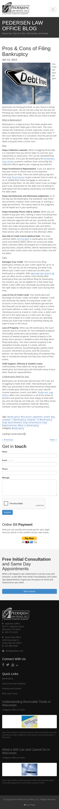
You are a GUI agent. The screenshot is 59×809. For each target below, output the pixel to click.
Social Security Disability (13, 683)
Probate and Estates (11, 688)
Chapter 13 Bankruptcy (39, 419)
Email (8, 460)
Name (4, 451)
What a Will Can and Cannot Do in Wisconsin (26, 751)
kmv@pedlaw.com (14, 650)
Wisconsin (26, 416)
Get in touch (29, 591)
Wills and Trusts (10, 693)
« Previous (7, 439)
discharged (23, 239)
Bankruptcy (13, 416)
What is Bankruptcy (28, 425)
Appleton (38, 416)
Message (5, 477)
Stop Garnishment (12, 422)
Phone (5, 469)
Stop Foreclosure (32, 422)
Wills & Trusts (18, 709)
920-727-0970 (11, 632)
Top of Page (30, 805)
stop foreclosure (15, 177)
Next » (53, 439)
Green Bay (49, 416)
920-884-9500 (11, 645)
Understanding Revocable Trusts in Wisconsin (26, 703)
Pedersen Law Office (16, 9)
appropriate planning (42, 273)
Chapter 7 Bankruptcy (14, 419)
